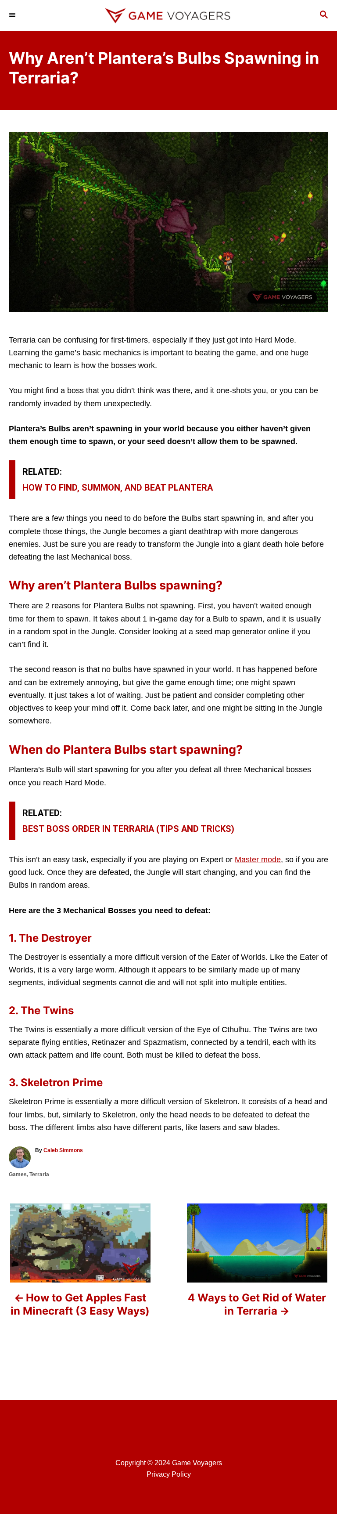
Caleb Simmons (63, 1150)
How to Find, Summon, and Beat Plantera (117, 487)
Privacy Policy (169, 1474)
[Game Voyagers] (168, 15)
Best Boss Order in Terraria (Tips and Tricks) (128, 829)
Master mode (258, 859)
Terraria (39, 1174)
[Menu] (13, 15)
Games (18, 1174)
